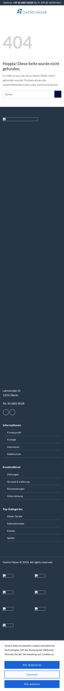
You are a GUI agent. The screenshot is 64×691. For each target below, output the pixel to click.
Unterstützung (15, 496)
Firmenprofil (14, 432)
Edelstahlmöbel (15, 523)
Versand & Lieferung (18, 481)
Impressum (13, 446)
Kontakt (11, 439)
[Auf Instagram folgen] (6, 412)
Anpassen (32, 674)
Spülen (11, 537)
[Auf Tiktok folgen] (12, 412)
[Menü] (5, 11)
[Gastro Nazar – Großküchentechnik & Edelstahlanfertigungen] (32, 11)
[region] (32, 665)
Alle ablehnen (32, 683)
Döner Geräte (14, 516)
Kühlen (11, 530)
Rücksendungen (16, 488)
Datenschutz (14, 453)
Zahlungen (13, 474)
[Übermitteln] (57, 94)
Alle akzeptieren (32, 664)
